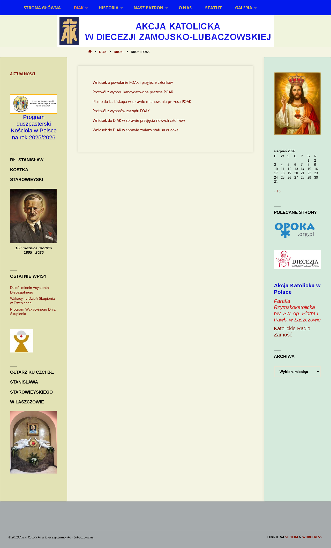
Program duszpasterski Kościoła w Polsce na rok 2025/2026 (34, 127)
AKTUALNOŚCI (22, 74)
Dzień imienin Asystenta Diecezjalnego (29, 290)
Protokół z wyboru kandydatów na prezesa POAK (133, 92)
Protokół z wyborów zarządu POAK (121, 111)
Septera (291, 537)
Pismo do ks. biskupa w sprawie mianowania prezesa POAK (142, 102)
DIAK (103, 52)
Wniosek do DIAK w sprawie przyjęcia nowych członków (139, 121)
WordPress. (312, 537)
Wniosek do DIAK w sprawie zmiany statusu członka (135, 130)
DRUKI (119, 52)
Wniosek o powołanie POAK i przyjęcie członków (133, 83)
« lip (277, 191)
